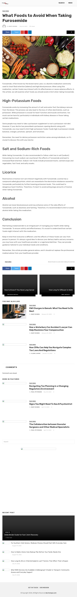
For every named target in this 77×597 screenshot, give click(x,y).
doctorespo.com (51, 593)
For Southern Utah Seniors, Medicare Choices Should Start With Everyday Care (38, 543)
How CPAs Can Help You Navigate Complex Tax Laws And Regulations (50, 348)
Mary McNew (13, 26)
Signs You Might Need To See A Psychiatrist (50, 404)
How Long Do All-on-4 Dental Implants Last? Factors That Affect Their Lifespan (39, 561)
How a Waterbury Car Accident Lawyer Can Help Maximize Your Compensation (50, 328)
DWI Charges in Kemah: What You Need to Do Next (51, 309)
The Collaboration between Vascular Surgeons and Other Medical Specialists (49, 425)
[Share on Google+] (22, 32)
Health (7, 532)
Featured (5, 11)
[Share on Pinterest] (26, 32)
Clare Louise (35, 353)
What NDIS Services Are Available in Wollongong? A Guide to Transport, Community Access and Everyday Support (40, 571)
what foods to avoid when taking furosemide (62, 262)
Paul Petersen (36, 392)
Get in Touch (33, 588)
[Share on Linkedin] (30, 32)
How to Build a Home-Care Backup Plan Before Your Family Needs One (36, 552)
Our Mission (44, 588)
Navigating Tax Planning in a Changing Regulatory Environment (48, 387)
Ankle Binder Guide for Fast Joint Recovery (21, 535)
